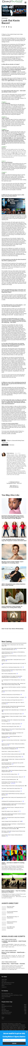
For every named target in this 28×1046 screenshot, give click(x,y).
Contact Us (4, 987)
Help (3, 1018)
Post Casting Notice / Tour (7, 993)
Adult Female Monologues (9, 939)
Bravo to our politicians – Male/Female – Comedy (13, 953)
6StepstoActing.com (19, 225)
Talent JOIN (4, 979)
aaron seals (5, 442)
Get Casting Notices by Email (8, 982)
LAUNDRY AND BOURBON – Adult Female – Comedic (14, 941)
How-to (3, 1007)
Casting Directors (10, 907)
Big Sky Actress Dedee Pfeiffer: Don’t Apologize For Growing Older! (12, 562)
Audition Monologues (6, 1013)
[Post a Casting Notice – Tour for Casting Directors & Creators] (14, 881)
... (23, 869)
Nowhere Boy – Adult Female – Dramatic (13, 963)
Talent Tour (4, 981)
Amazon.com (20, 424)
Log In (3, 998)
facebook (4, 433)
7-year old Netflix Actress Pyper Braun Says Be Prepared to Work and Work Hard (14, 540)
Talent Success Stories (6, 984)
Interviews (4, 18)
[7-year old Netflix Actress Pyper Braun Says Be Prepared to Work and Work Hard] (14, 529)
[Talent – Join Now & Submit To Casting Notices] (14, 853)
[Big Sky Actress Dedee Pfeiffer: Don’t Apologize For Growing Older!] (14, 552)
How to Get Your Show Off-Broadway (12, 628)
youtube (8, 433)
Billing (3, 1017)
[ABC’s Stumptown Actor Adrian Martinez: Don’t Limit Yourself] (14, 574)
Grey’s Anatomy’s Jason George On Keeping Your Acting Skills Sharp (12, 607)
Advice (3, 985)
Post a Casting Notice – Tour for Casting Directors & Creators (13, 891)
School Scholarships (6, 996)
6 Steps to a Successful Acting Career (15, 440)
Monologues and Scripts (7, 1006)
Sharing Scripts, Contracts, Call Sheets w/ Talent (12, 995)
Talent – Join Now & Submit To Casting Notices (13, 863)
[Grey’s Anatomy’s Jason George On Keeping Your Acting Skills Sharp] (14, 596)
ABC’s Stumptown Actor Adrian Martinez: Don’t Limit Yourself (14, 584)
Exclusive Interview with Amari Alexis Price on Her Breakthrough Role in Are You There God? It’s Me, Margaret (13, 517)
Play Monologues (5, 1010)
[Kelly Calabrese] (4, 455)
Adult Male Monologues (7, 1012)
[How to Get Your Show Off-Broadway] (14, 619)
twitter (14, 433)
